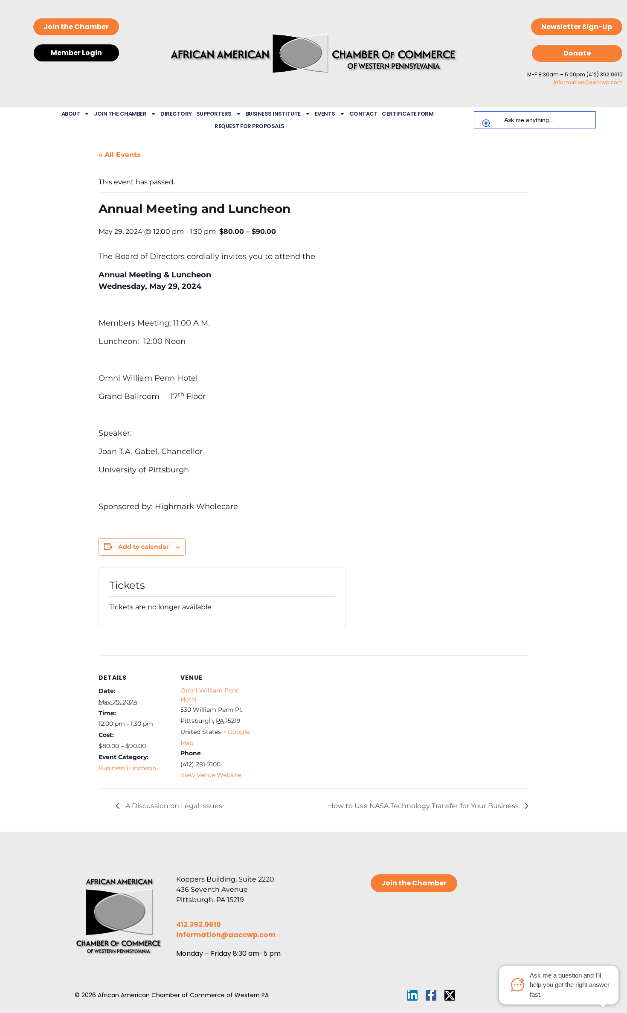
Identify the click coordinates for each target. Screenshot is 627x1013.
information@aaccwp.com (588, 82)
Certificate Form (407, 114)
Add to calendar (143, 546)
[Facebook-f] (431, 995)
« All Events (120, 155)
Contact (363, 114)
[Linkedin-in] (412, 995)
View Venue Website (210, 775)
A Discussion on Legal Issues (173, 806)
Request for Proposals (249, 126)
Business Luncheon (127, 768)
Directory (176, 114)
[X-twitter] (449, 995)
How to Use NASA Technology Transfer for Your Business (424, 806)
